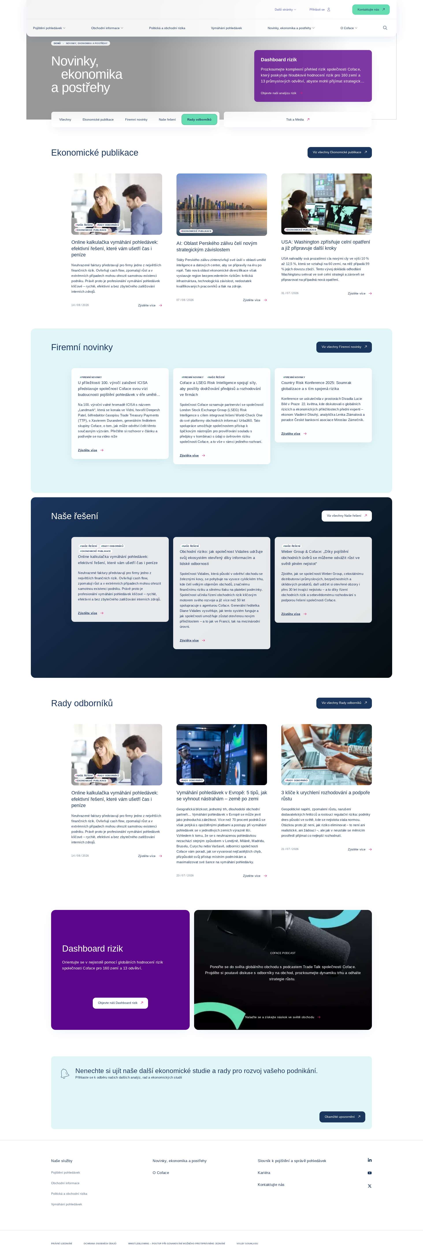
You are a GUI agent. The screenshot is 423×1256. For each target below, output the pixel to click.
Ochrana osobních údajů (100, 1243)
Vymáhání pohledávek (66, 1204)
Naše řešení (167, 119)
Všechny (65, 119)
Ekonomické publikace (98, 119)
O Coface (161, 1173)
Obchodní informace (65, 1183)
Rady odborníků (199, 119)
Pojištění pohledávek (65, 1172)
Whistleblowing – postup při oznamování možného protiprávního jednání (176, 1243)
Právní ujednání (61, 1243)
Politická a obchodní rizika (69, 1193)
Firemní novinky (136, 119)
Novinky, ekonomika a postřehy (180, 1161)
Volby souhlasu (247, 1243)
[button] (49, 28)
